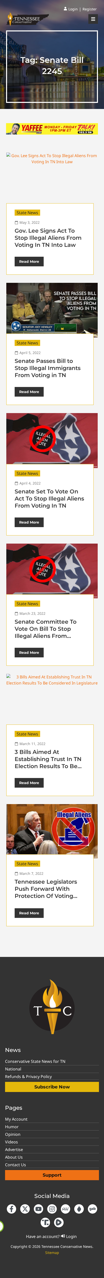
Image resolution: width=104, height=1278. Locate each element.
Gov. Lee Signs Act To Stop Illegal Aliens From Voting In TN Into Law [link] (48, 237)
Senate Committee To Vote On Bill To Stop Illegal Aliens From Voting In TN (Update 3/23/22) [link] (45, 636)
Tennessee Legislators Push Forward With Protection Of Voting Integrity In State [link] (46, 892)
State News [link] (27, 212)
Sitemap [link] (52, 1252)
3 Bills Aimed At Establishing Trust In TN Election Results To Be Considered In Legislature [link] (48, 766)
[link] (71, 9)
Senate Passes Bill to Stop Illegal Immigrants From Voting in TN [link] (48, 368)
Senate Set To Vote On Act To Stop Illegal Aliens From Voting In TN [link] (49, 498)
